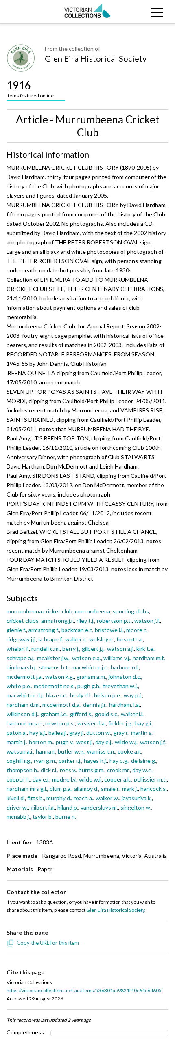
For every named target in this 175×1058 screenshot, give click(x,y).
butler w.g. (71, 751)
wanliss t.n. (101, 751)
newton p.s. (60, 723)
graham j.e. (54, 713)
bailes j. (57, 732)
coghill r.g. (19, 760)
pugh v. (65, 741)
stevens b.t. (54, 667)
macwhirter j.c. (90, 667)
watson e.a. (86, 657)
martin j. (16, 741)
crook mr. (118, 770)
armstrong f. (43, 629)
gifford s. (81, 713)
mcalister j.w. (53, 657)
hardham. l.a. (124, 704)
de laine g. (143, 760)
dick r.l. (49, 770)
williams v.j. (116, 657)
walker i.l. (132, 713)
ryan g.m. (45, 760)
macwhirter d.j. (25, 695)
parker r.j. (70, 760)
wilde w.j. (126, 741)
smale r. (110, 788)
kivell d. (16, 798)
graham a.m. (91, 676)
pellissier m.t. (150, 779)
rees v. (68, 770)
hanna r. (45, 751)
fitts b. (35, 798)
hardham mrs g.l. (27, 788)
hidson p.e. (107, 695)
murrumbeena (92, 611)
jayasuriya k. (137, 798)
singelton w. (135, 807)
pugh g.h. (89, 685)
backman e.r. (76, 629)
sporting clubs (131, 611)
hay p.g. (119, 760)
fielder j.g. (120, 723)
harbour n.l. (125, 667)
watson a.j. (120, 648)
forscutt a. (129, 639)
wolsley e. (101, 639)
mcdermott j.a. (25, 676)
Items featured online (30, 89)
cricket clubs (23, 620)
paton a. (17, 732)
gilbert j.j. (93, 648)
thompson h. (22, 770)
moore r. (136, 629)
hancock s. (153, 788)
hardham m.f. (148, 657)
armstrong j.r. (57, 620)
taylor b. (43, 816)
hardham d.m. (23, 704)
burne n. (65, 816)
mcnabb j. (18, 816)
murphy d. (58, 798)
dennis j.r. (95, 704)
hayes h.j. (95, 760)
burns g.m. (92, 770)
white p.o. (19, 685)
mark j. (130, 788)
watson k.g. (59, 676)
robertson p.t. (114, 620)
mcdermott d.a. (61, 704)
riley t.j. (85, 620)
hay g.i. (143, 723)
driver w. (17, 807)
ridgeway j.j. (21, 639)
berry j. (70, 648)
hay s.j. (37, 732)
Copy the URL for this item (48, 942)
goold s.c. (106, 713)
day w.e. (142, 770)
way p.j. (133, 695)
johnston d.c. (125, 676)
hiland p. (67, 807)
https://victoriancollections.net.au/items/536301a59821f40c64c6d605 (84, 990)
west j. (84, 741)
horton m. (41, 741)
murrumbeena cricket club (39, 611)
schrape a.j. (21, 657)
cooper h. (18, 779)
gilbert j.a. (43, 807)
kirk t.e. (145, 648)
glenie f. (16, 629)
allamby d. (86, 788)
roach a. (83, 798)
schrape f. (50, 639)
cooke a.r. (129, 751)
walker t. (76, 639)
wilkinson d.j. (22, 713)
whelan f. (18, 648)
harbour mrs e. (25, 723)
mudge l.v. (64, 779)
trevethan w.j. (120, 685)
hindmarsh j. (22, 667)
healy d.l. (81, 695)
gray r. (121, 732)
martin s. (142, 732)
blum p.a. (61, 788)
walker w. (107, 798)
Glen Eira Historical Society (96, 58)
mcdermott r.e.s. (54, 685)
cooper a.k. (117, 779)
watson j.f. (147, 620)
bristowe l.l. (109, 629)
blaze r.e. (57, 695)
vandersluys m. (99, 807)
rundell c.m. (45, 648)
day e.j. (103, 741)
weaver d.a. (91, 723)
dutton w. (98, 732)
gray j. (76, 732)
